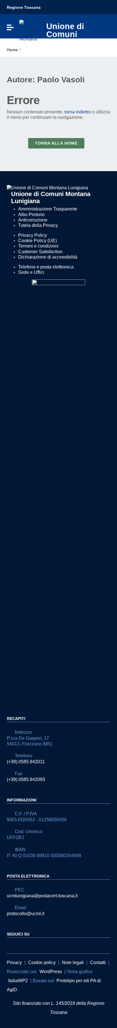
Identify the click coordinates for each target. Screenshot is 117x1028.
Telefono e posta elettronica (46, 266)
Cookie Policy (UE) (37, 240)
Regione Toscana (24, 7)
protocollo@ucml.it (25, 913)
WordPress (50, 971)
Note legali (73, 962)
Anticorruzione (32, 220)
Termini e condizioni (38, 246)
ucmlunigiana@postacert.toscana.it (42, 895)
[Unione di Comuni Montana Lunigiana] (29, 30)
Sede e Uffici (31, 272)
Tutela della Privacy (38, 225)
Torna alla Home (56, 143)
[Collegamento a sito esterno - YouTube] (20, 945)
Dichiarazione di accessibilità (47, 257)
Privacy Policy (32, 235)
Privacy (14, 962)
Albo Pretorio (31, 214)
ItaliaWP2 (18, 980)
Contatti (98, 962)
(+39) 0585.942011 (26, 761)
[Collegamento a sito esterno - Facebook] (10, 945)
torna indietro (77, 111)
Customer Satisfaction (40, 251)
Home (12, 50)
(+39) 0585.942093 (26, 779)
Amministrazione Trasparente (47, 209)
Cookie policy (42, 962)
